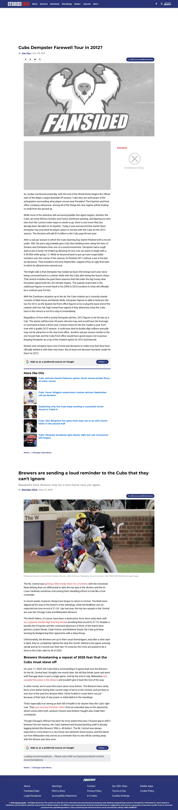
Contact (91, 786)
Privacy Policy (94, 791)
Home (27, 452)
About (27, 786)
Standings (67, 4)
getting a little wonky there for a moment (66, 583)
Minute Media (20, 803)
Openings (57, 786)
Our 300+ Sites (119, 786)
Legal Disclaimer (32, 795)
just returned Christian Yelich (50, 707)
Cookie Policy (147, 791)
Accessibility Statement (64, 795)
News (34, 4)
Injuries (87, 4)
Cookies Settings (121, 795)
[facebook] (156, 4)
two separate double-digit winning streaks (45, 622)
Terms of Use (119, 791)
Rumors (44, 4)
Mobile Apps (146, 786)
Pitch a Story (58, 791)
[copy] (40, 59)
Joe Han (26, 53)
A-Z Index (92, 795)
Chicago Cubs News (41, 452)
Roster (77, 4)
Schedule (54, 4)
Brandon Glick (29, 489)
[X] (162, 4)
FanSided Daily (31, 791)
